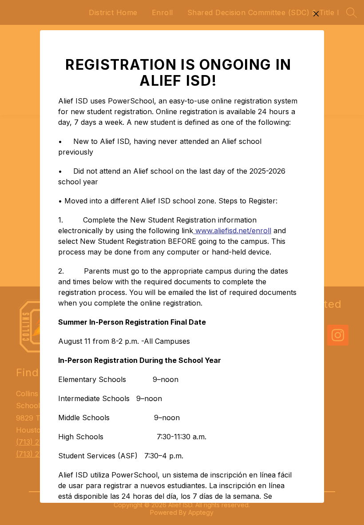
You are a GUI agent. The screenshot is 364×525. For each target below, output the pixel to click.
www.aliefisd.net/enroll (232, 230)
